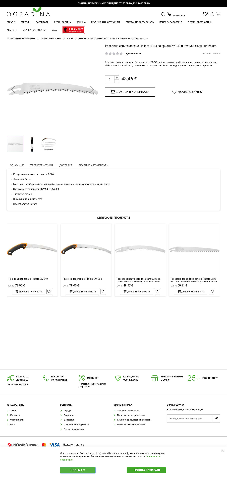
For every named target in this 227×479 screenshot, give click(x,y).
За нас (13, 410)
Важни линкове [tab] (123, 405)
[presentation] (17, 165)
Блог (12, 424)
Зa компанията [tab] (16, 405)
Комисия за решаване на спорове (134, 420)
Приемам (77, 470)
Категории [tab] (66, 405)
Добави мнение (133, 53)
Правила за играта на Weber (131, 424)
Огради (67, 410)
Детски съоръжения (74, 429)
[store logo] (28, 14)
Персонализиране (146, 470)
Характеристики (41, 165)
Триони (70, 38)
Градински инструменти (51, 38)
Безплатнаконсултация (59, 378)
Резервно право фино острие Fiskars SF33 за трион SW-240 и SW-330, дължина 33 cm (194, 280)
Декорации (69, 420)
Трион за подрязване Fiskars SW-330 (82, 279)
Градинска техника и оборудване (21, 38)
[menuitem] (11, 22)
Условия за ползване (128, 410)
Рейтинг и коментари (93, 165)
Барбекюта (69, 415)
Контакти (15, 415)
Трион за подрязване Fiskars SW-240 (28, 279)
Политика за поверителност (131, 415)
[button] (13, 89)
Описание (17, 165)
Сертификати (17, 420)
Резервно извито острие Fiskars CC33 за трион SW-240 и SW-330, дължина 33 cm (138, 280)
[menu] (113, 26)
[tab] (194, 408)
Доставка (65, 165)
